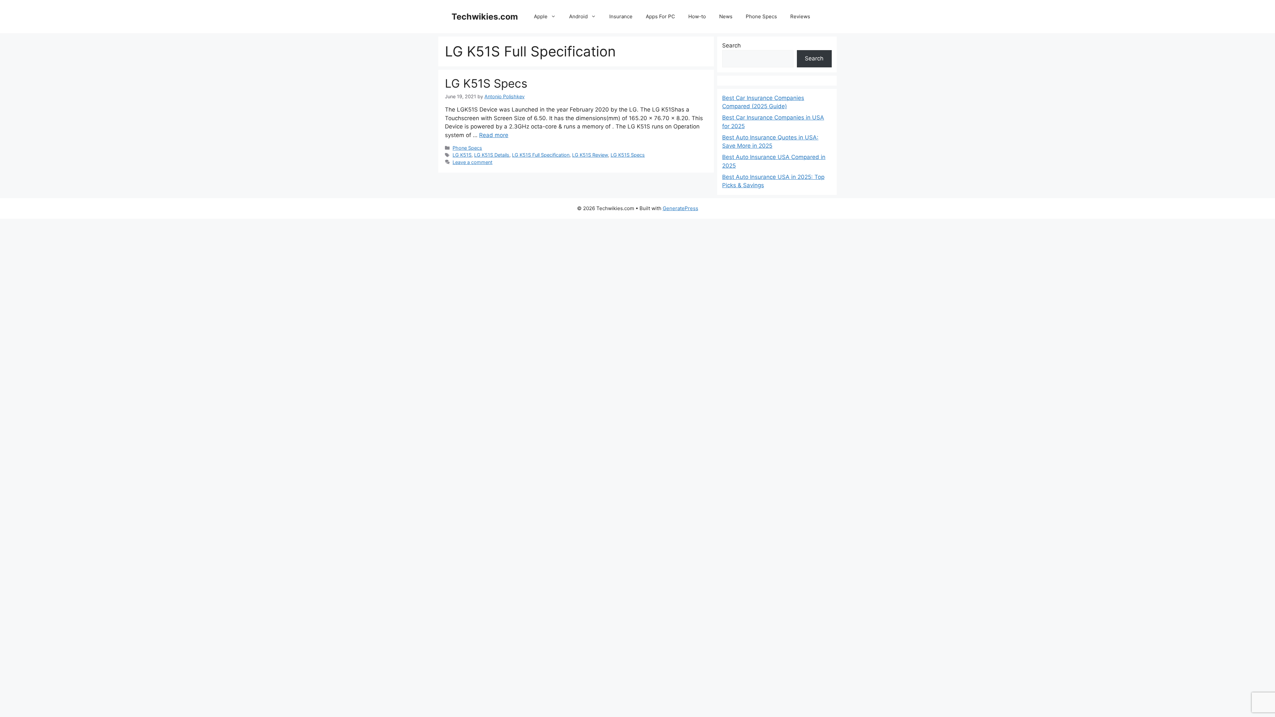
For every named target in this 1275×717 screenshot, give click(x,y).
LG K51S (462, 155)
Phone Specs (761, 16)
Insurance (621, 16)
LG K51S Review (590, 155)
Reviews (800, 16)
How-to (697, 16)
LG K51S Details (491, 155)
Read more (493, 135)
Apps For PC (660, 16)
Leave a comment (472, 162)
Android (578, 16)
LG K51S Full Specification (540, 155)
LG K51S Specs (486, 83)
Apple (541, 16)
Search (731, 45)
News (725, 16)
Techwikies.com (485, 17)
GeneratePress (680, 208)
